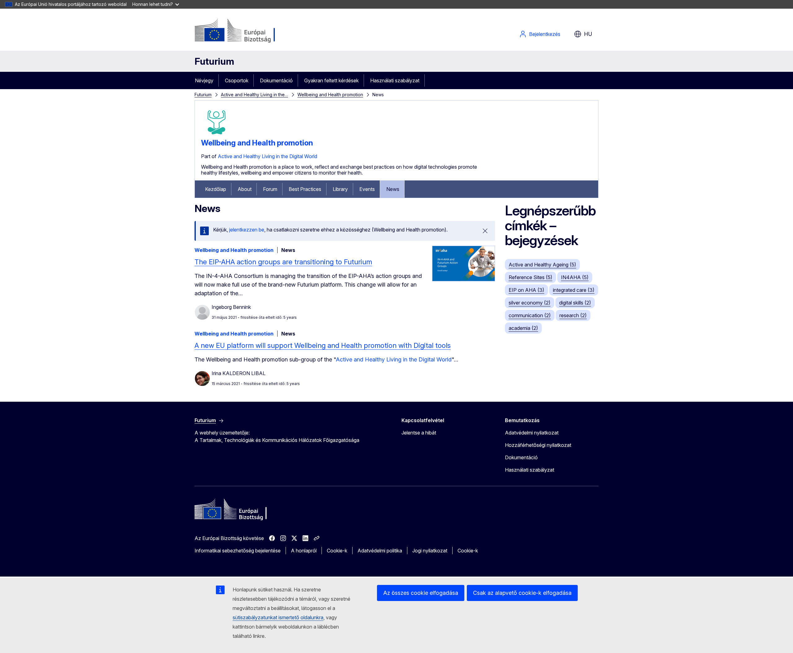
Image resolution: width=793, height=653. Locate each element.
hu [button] (588, 34)
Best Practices (305, 189)
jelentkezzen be (246, 230)
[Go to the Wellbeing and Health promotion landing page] (216, 136)
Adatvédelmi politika (379, 550)
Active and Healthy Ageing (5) (542, 265)
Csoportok (236, 80)
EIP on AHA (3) (526, 290)
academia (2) (523, 328)
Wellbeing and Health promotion (330, 94)
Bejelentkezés (544, 34)
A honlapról (304, 550)
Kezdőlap (215, 189)
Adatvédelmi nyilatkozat (532, 433)
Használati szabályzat (394, 80)
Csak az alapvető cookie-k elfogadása (522, 593)
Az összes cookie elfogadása (420, 593)
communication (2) (530, 315)
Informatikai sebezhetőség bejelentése (238, 550)
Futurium (214, 61)
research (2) (573, 315)
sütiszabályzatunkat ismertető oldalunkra (278, 617)
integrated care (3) (573, 290)
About (245, 189)
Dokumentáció (276, 80)
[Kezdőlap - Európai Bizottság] (245, 31)
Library (340, 189)
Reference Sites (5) (530, 277)
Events (367, 189)
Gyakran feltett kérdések (331, 80)
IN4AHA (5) (575, 277)
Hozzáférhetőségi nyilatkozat (538, 445)
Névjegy (204, 80)
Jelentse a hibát (418, 433)
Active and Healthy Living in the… (254, 94)
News (392, 189)
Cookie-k (337, 550)
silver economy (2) (529, 303)
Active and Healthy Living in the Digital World (267, 156)
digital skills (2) (575, 303)
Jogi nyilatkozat (429, 550)
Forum (270, 189)
